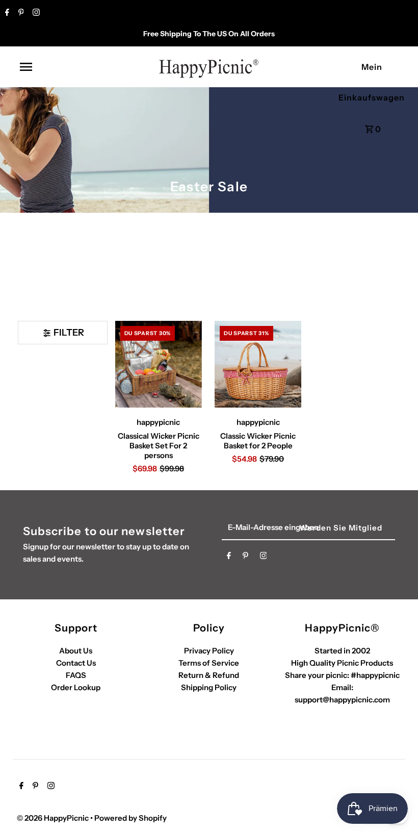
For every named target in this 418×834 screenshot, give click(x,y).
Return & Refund (208, 675)
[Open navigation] (47, 67)
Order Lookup (75, 687)
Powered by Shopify (130, 818)
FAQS (76, 675)
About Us (75, 650)
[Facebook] (6, 13)
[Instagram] (35, 13)
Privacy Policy (209, 650)
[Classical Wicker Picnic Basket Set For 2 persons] (158, 364)
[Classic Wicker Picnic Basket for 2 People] (258, 364)
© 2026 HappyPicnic (53, 818)
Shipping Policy (209, 687)
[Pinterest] (20, 13)
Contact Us (76, 663)
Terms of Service (208, 663)
